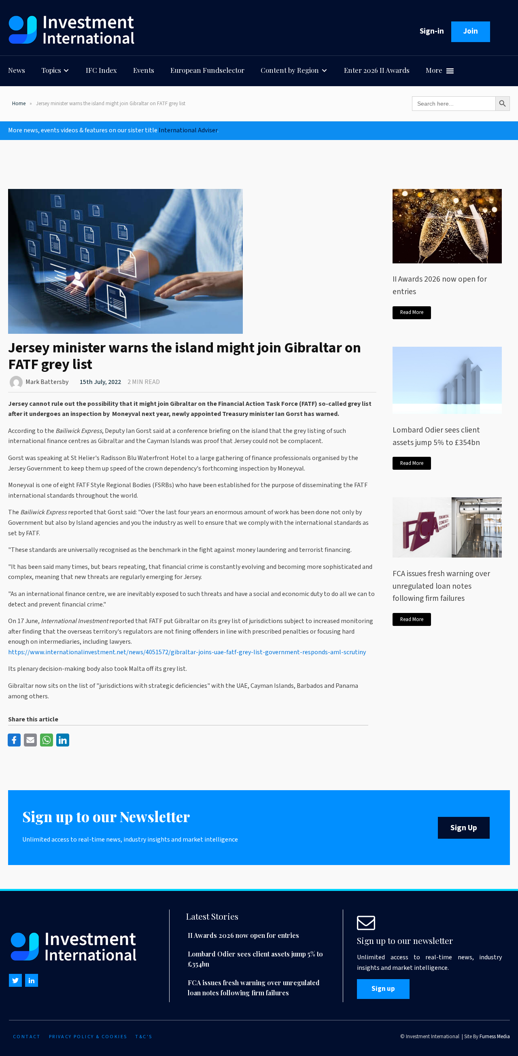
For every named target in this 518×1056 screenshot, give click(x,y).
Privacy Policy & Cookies (88, 1036)
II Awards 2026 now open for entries (440, 285)
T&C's (143, 1036)
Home (18, 103)
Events (143, 70)
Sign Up (463, 827)
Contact (27, 1036)
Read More (411, 312)
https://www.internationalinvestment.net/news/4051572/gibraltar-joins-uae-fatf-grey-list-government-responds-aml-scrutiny (187, 652)
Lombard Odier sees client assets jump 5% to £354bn (436, 436)
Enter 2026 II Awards (377, 70)
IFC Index (101, 70)
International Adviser (188, 130)
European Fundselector (207, 70)
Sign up (383, 989)
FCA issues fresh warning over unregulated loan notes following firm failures (441, 586)
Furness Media (495, 1036)
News (16, 70)
